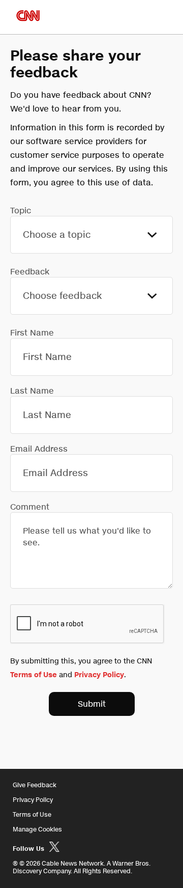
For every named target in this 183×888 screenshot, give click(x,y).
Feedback (29, 271)
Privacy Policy (99, 675)
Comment (29, 507)
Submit (92, 704)
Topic (20, 210)
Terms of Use (33, 675)
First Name (32, 333)
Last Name (32, 391)
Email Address (39, 449)
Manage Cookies (37, 829)
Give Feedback (34, 785)
